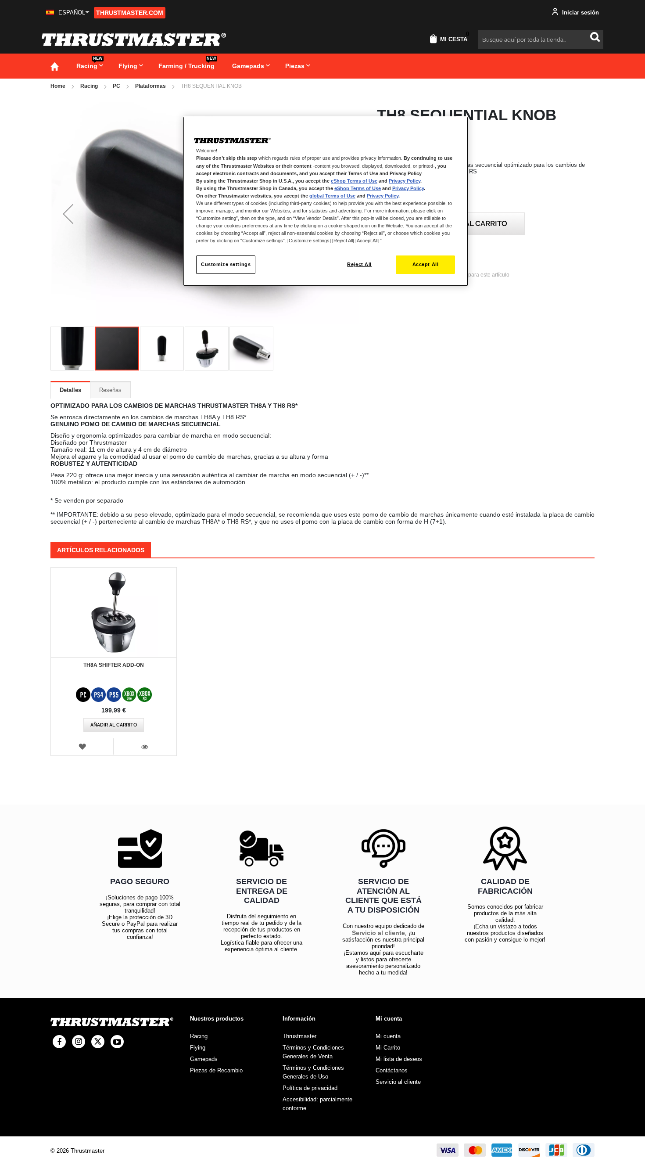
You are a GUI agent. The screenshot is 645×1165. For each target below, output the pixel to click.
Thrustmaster (299, 1036)
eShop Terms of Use (354, 180)
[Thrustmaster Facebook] (59, 1041)
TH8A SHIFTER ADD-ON (113, 665)
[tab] (70, 390)
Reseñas (110, 390)
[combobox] (540, 39)
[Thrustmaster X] (97, 1041)
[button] (68, 12)
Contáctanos (392, 1070)
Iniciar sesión (579, 12)
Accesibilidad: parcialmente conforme (317, 1103)
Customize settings (226, 264)
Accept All (425, 264)
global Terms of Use (332, 195)
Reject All (359, 264)
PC (116, 86)
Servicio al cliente (378, 932)
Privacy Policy (404, 180)
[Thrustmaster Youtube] (117, 1041)
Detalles (70, 390)
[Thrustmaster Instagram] (78, 1041)
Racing (89, 86)
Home (57, 86)
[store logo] (134, 39)
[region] (325, 201)
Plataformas (150, 86)
